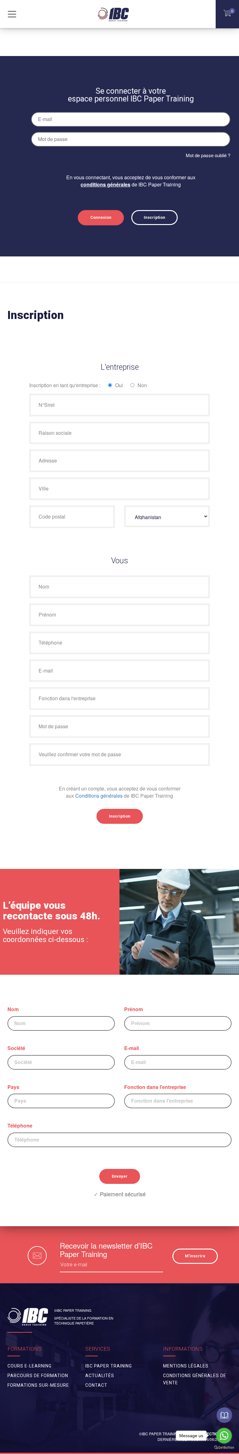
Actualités (99, 1375)
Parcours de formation (37, 1375)
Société (16, 1048)
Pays (13, 1087)
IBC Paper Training (108, 1365)
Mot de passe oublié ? (208, 155)
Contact (96, 1385)
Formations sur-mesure (38, 1385)
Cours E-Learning (29, 1365)
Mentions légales (186, 1365)
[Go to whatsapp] (224, 1435)
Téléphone (19, 1125)
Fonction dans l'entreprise (155, 1087)
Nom (13, 1009)
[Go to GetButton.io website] (224, 1448)
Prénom (133, 1009)
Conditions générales (99, 795)
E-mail (131, 1048)
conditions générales (105, 184)
